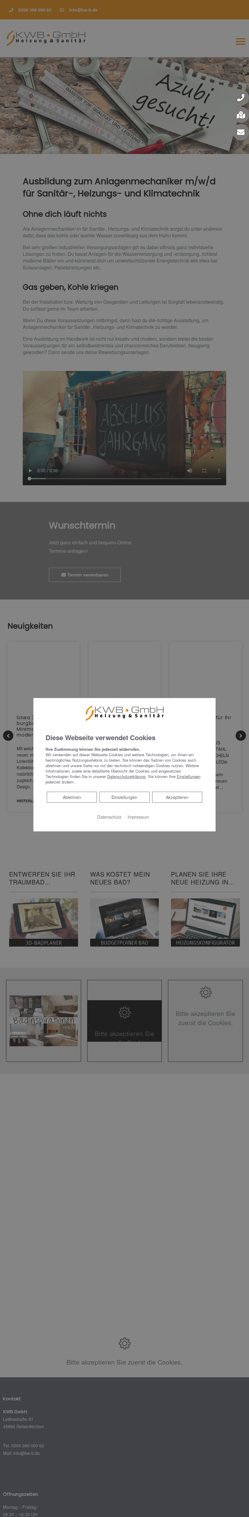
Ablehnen (72, 797)
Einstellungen (124, 797)
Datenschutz (109, 817)
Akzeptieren (177, 797)
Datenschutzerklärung (126, 776)
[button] (241, 97)
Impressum (138, 817)
